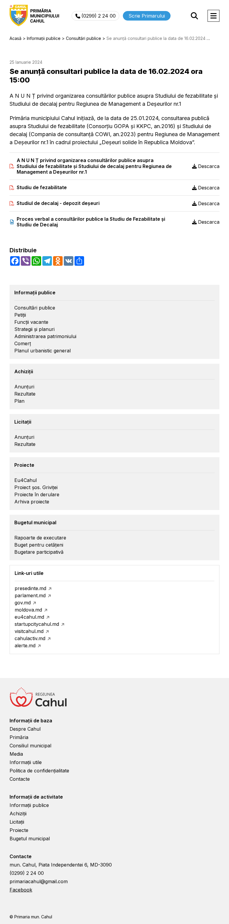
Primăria (19, 737)
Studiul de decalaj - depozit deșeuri (58, 203)
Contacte (20, 779)
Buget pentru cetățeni (38, 545)
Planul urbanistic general (42, 351)
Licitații (17, 822)
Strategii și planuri (34, 329)
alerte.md (25, 645)
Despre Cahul (25, 729)
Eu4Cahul (25, 480)
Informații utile (26, 762)
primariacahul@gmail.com (39, 881)
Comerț (22, 343)
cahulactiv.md (30, 638)
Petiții (20, 315)
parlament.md (30, 595)
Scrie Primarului (147, 16)
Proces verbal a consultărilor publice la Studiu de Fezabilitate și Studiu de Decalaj (91, 222)
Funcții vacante (31, 322)
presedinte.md (30, 588)
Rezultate (24, 394)
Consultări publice (34, 308)
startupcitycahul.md (37, 624)
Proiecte (19, 830)
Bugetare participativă (39, 552)
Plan (19, 401)
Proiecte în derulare (36, 494)
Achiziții (18, 813)
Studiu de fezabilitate (42, 187)
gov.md (23, 603)
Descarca (208, 166)
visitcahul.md (29, 631)
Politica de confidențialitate (39, 771)
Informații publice (29, 805)
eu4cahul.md (29, 617)
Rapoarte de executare (40, 538)
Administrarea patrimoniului (45, 336)
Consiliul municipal (30, 746)
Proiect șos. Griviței (36, 487)
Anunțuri (24, 387)
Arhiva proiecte (31, 502)
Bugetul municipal (30, 838)
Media (16, 754)
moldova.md (28, 610)
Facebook (21, 890)
